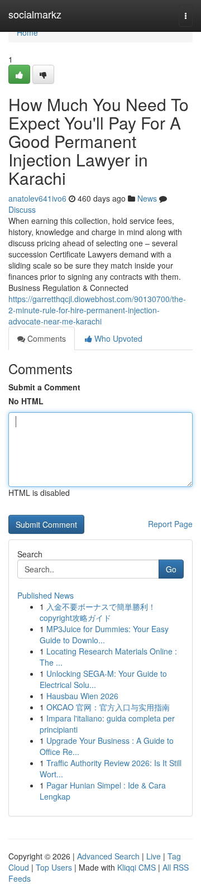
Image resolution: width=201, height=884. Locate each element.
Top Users (54, 867)
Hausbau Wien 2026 (82, 695)
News (147, 198)
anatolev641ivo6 (37, 198)
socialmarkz (34, 14)
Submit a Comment (44, 387)
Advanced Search (108, 856)
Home (27, 32)
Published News (45, 595)
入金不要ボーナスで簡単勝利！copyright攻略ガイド (98, 612)
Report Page (170, 523)
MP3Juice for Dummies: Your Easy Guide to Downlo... (104, 634)
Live (153, 856)
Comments (45, 338)
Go (171, 569)
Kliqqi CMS (136, 867)
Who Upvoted (117, 338)
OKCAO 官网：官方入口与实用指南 (108, 707)
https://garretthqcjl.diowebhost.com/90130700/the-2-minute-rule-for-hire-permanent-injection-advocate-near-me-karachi (97, 310)
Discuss (22, 209)
